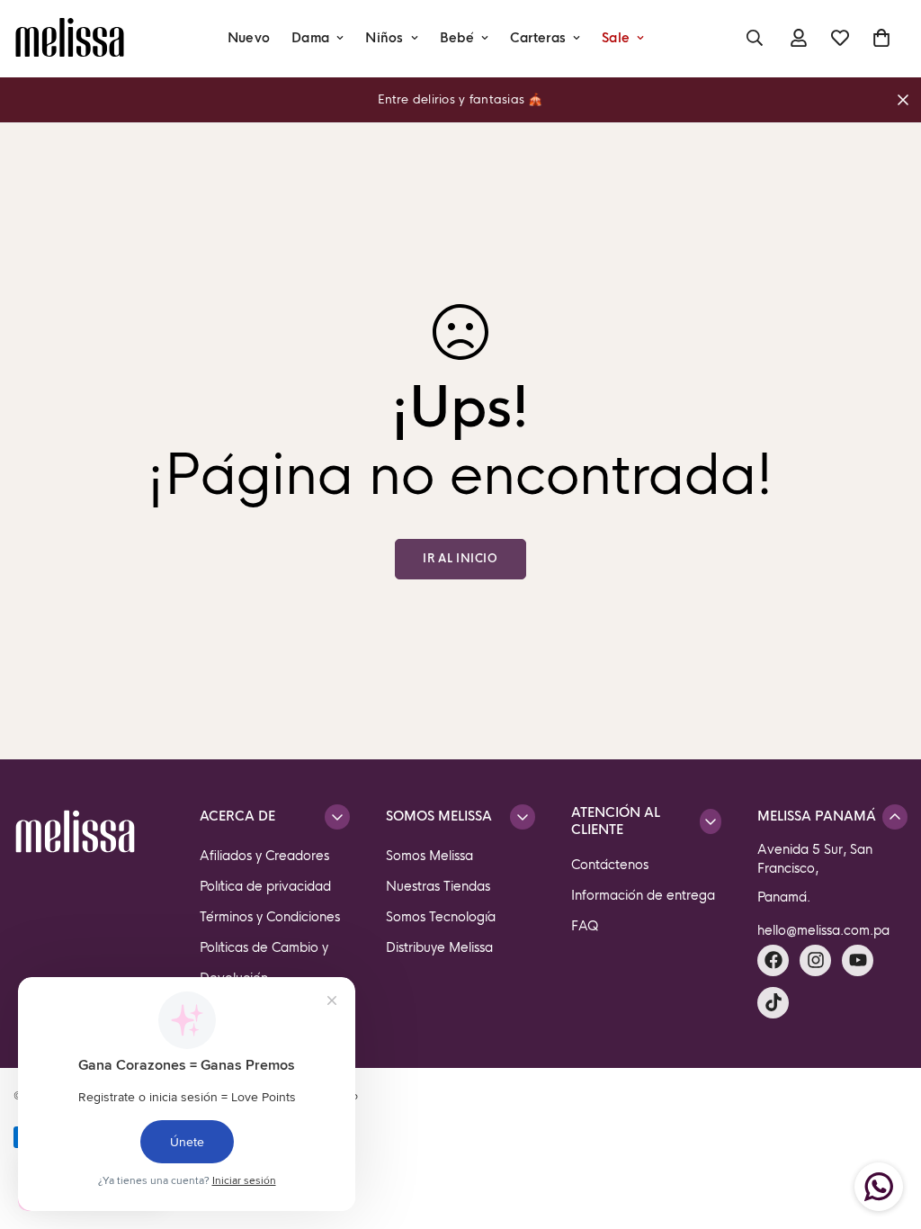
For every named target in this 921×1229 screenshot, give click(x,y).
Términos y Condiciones (270, 917)
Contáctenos (609, 865)
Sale (616, 38)
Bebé (457, 38)
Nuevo (249, 38)
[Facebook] (773, 960)
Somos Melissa (429, 856)
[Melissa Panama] (69, 38)
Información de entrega (643, 895)
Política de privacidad (265, 886)
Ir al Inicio (460, 559)
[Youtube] (857, 960)
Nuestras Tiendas (438, 886)
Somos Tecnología (441, 917)
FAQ (585, 926)
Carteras (538, 38)
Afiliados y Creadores (264, 856)
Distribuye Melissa (439, 947)
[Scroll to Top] (886, 1131)
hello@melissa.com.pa (823, 930)
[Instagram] (815, 960)
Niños (384, 38)
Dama (310, 38)
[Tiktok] (773, 1002)
